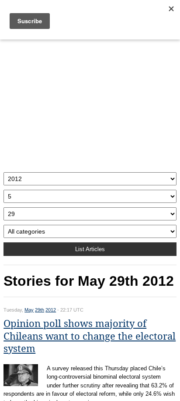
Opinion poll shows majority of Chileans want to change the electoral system (89, 336)
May (29, 309)
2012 (50, 309)
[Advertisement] (90, 103)
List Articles (90, 249)
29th (39, 309)
